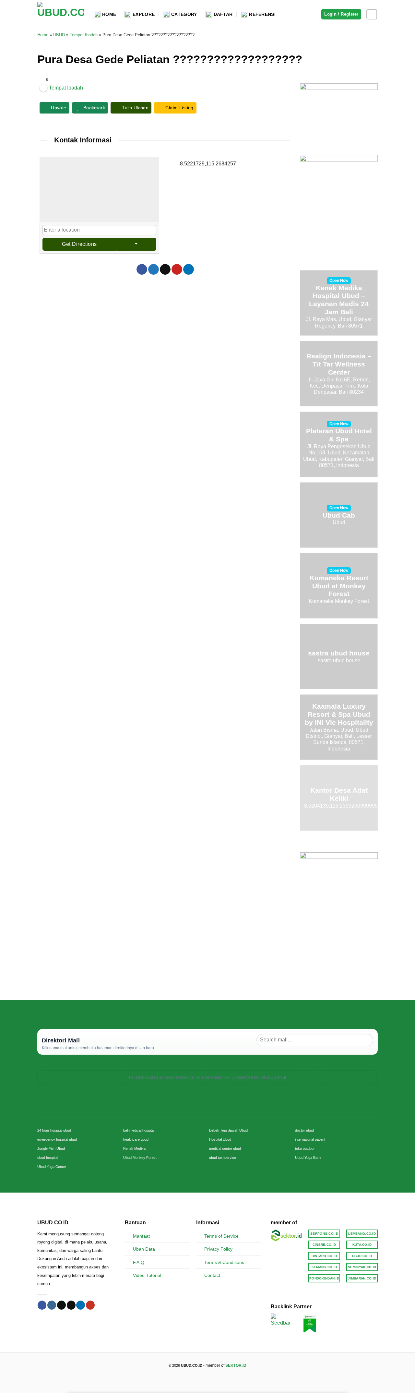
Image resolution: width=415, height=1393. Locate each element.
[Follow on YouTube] (90, 1305)
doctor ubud (304, 1130)
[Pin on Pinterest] (177, 269)
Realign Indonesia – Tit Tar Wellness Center (339, 364)
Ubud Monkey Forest (140, 1157)
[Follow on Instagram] (371, 14)
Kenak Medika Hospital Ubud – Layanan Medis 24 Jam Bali (339, 300)
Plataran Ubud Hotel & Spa (339, 435)
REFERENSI (262, 14)
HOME (109, 14)
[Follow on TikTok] (61, 1305)
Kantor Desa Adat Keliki (339, 794)
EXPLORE (144, 14)
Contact (212, 1275)
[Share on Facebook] (141, 269)
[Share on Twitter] (153, 269)
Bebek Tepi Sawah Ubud (228, 1130)
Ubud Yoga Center (51, 1167)
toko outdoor (305, 1148)
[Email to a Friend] (165, 269)
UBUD (59, 34)
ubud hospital (47, 1157)
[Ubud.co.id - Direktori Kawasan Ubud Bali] (60, 14)
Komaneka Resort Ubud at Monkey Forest (339, 586)
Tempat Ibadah (84, 34)
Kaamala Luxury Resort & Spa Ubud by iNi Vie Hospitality (339, 714)
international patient (310, 1139)
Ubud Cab (339, 515)
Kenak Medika (134, 1148)
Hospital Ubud (220, 1139)
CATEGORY (184, 14)
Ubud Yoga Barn (308, 1157)
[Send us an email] (71, 1305)
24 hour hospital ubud (54, 1130)
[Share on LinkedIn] (188, 269)
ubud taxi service (222, 1157)
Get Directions (79, 244)
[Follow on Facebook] (42, 1305)
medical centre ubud (225, 1148)
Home (42, 34)
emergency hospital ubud (57, 1139)
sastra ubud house (339, 653)
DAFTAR (223, 14)
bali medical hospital (138, 1130)
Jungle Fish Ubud (51, 1148)
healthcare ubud (135, 1139)
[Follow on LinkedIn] (80, 1305)
